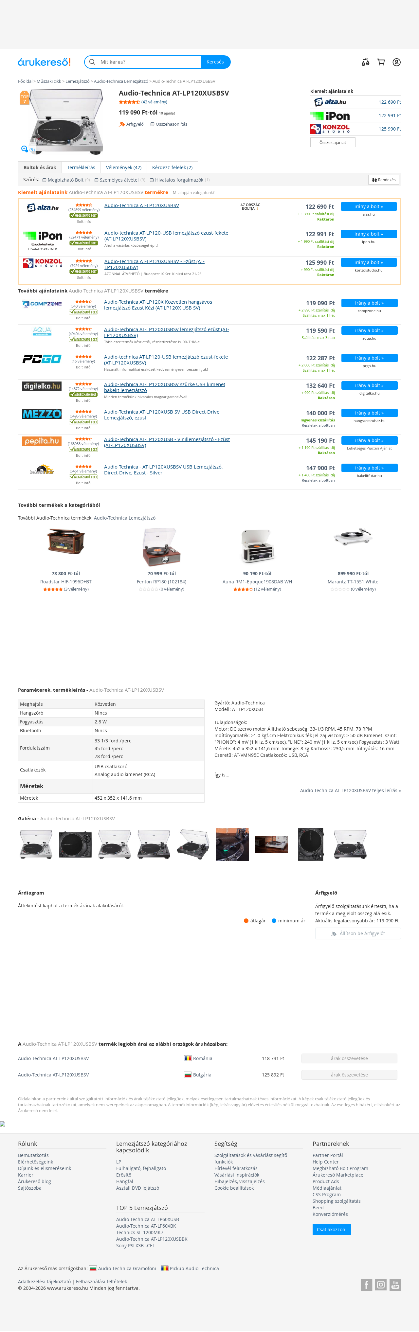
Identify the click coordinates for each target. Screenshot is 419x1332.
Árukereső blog (34, 1181)
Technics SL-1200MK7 (139, 1232)
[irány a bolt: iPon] (333, 115)
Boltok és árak (40, 167)
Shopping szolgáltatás (337, 1201)
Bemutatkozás (33, 1155)
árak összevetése (349, 1058)
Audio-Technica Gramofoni (127, 1268)
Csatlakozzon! (332, 1229)
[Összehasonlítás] (365, 62)
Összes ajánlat (332, 142)
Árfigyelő (135, 124)
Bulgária (202, 1074)
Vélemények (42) (123, 167)
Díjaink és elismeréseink (44, 1168)
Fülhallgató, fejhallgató (141, 1168)
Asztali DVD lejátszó (137, 1188)
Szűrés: (31, 179)
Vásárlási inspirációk (236, 1175)
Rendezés (386, 179)
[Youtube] (395, 1283)
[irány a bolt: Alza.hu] (333, 102)
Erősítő (123, 1175)
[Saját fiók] (396, 62)
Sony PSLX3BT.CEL (135, 1245)
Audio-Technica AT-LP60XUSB (147, 1219)
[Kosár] (380, 62)
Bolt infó (84, 221)
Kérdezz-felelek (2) (172, 167)
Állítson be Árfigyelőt (362, 933)
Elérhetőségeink (35, 1162)
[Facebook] (366, 1283)
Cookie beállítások (234, 1188)
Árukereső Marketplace (338, 1175)
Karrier (25, 1175)
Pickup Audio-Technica (194, 1268)
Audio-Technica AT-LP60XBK (146, 1226)
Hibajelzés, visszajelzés (239, 1181)
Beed (318, 1207)
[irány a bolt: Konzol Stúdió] (333, 129)
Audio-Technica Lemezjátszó (124, 518)
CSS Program (327, 1194)
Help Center (326, 1162)
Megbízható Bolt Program (340, 1168)
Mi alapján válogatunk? (193, 192)
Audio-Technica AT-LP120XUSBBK (152, 1239)
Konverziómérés (330, 1214)
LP (118, 1162)
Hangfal (124, 1181)
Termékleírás (81, 167)
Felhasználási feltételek (101, 1281)
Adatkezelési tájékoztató (44, 1281)
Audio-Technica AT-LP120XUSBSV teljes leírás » (350, 790)
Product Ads (326, 1181)
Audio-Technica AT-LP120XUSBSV (53, 1058)
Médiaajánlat (327, 1188)
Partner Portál (328, 1155)
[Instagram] (381, 1283)
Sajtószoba (30, 1188)
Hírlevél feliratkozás (236, 1168)
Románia (202, 1058)
